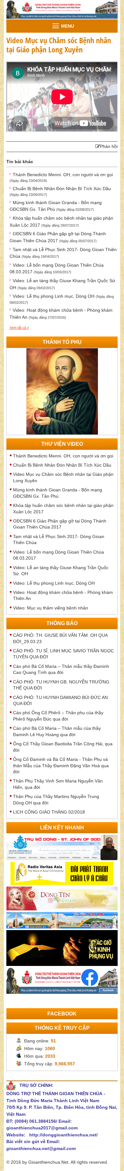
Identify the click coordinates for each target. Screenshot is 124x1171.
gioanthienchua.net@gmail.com (41, 1148)
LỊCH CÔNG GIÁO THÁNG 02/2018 (49, 812)
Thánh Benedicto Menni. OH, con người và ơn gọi (63, 455)
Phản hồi (109, 146)
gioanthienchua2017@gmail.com (42, 1127)
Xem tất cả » (19, 327)
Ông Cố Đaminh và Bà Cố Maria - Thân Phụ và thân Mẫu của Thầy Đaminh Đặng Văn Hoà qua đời (61, 765)
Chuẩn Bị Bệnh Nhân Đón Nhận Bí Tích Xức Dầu (62, 465)
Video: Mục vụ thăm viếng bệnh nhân (50, 607)
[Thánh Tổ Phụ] (62, 391)
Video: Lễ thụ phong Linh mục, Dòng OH (54, 583)
